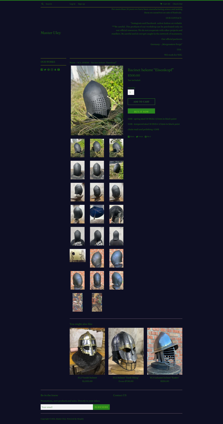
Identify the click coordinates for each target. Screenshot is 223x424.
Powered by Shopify (75, 419)
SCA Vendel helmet (87, 377)
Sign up (81, 3)
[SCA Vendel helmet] (87, 351)
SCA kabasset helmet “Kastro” (164, 377)
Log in (72, 3)
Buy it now (141, 111)
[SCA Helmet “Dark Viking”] (126, 351)
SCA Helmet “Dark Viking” (126, 377)
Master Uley (51, 32)
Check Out (177, 3)
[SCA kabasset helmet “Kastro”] (164, 351)
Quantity (131, 87)
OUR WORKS (48, 61)
